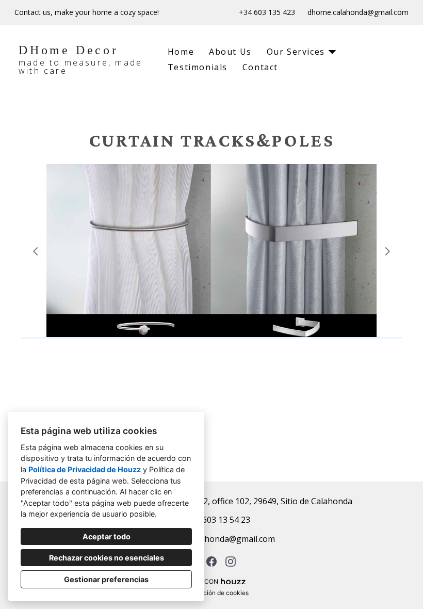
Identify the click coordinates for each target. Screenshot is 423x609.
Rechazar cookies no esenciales (106, 557)
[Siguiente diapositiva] (387, 251)
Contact (260, 67)
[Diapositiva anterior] (35, 251)
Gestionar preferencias (106, 579)
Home (181, 51)
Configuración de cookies (212, 593)
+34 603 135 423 (267, 12)
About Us (230, 51)
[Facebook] (212, 561)
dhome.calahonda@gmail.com (358, 12)
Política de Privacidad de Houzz (84, 469)
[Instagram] (231, 561)
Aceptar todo (107, 536)
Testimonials (197, 67)
